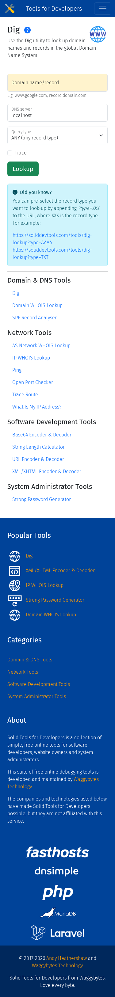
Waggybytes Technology (57, 965)
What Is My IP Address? (36, 407)
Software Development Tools (38, 684)
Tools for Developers (54, 8)
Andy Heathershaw (66, 958)
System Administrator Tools (36, 696)
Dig (15, 293)
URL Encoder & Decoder (38, 459)
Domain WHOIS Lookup (37, 305)
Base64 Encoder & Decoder (41, 435)
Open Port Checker (32, 382)
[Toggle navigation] (102, 8)
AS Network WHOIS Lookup (41, 345)
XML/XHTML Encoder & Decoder (46, 471)
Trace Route (25, 395)
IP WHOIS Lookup (31, 358)
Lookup (23, 169)
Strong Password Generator (41, 499)
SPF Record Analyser (34, 318)
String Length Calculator (38, 447)
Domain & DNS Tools (29, 660)
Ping (16, 370)
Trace (21, 153)
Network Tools (22, 672)
